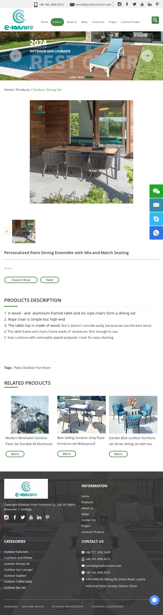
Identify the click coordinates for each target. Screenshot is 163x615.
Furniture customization (107, 606)
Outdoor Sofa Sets (16, 552)
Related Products (27, 383)
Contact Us (98, 22)
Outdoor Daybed (15, 575)
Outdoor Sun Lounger (18, 570)
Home (44, 22)
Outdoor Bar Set (15, 587)
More (15, 454)
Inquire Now (21, 280)
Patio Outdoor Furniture (32, 367)
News (85, 22)
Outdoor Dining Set (47, 90)
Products (57, 22)
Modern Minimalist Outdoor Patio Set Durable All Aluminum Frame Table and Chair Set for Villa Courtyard (29, 441)
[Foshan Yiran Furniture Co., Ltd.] (19, 19)
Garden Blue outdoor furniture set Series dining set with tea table (132, 441)
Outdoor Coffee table (18, 581)
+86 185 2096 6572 (98, 572)
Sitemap (25, 509)
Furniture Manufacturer (67, 606)
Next (49, 280)
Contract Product (130, 22)
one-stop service (33, 606)
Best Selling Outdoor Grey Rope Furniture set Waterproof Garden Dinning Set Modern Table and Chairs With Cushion (81, 441)
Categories (14, 541)
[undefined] (81, 152)
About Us (72, 22)
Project (113, 22)
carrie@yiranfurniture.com (93, 4)
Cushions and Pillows (18, 558)
